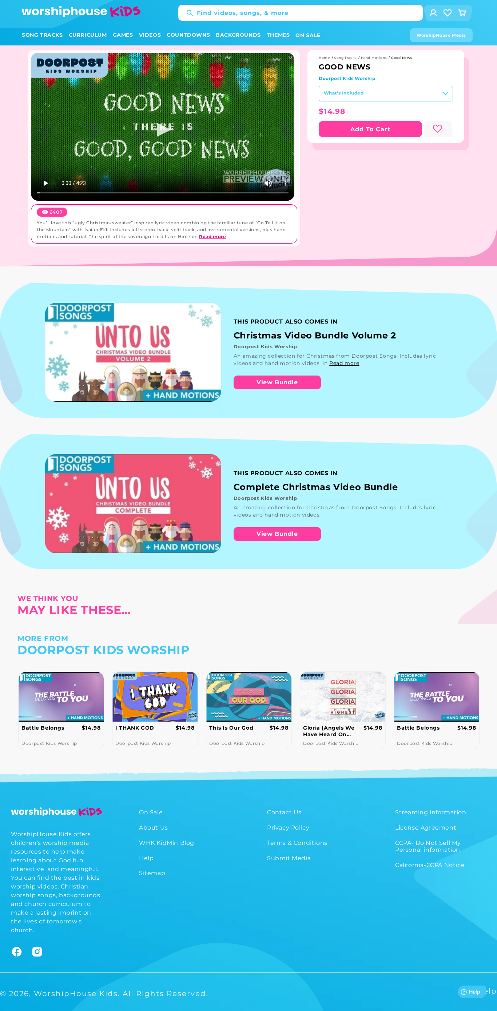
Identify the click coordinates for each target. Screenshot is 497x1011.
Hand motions (374, 58)
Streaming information (430, 812)
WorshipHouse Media (441, 35)
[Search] (186, 13)
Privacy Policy (288, 827)
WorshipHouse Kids (76, 993)
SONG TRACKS (42, 35)
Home (324, 58)
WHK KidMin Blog (166, 842)
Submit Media (289, 858)
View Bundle (277, 382)
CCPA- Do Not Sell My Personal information (428, 846)
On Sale (151, 812)
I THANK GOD (134, 728)
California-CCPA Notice (430, 865)
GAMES (123, 35)
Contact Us (284, 812)
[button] (42, 35)
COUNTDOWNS (188, 35)
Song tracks (345, 58)
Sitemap (152, 873)
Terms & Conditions (297, 842)
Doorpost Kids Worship (347, 78)
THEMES (278, 35)
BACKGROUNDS (238, 35)
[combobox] (300, 13)
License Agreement (425, 827)
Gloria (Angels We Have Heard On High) (328, 731)
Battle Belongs (42, 728)
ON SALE (307, 35)
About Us (153, 827)
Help (146, 858)
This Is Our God (231, 728)
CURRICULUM (88, 35)
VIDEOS (150, 35)
